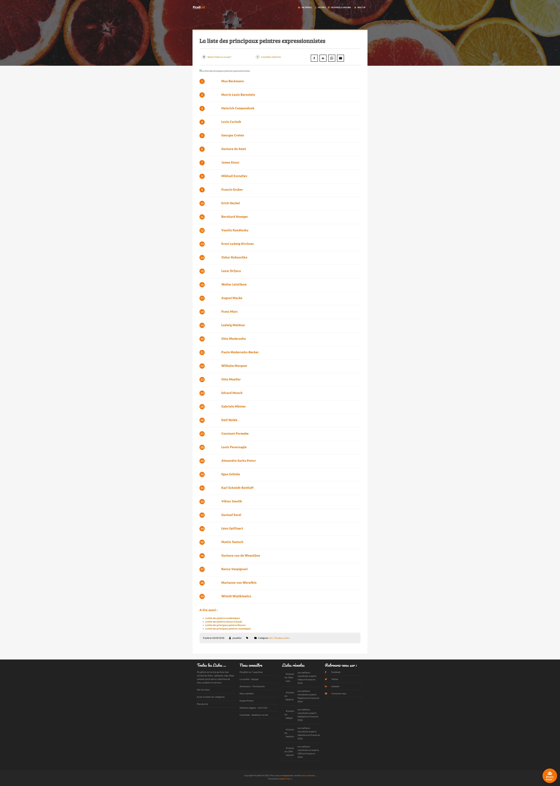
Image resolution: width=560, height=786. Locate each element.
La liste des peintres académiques (222, 618)
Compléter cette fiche (271, 57)
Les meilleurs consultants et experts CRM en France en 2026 (308, 751)
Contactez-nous (338, 693)
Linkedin (335, 686)
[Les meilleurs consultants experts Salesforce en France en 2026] (289, 733)
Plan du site (202, 704)
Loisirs (286, 637)
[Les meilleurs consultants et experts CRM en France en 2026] (289, 751)
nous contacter (308, 775)
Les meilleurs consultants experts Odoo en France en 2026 (307, 677)
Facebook (335, 672)
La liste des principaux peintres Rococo (225, 625)
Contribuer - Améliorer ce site (254, 715)
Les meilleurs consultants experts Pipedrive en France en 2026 (308, 696)
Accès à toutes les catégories (211, 696)
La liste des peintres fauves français (223, 621)
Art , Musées (276, 637)
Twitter (334, 679)
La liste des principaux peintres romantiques (228, 628)
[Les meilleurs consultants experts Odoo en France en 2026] (289, 677)
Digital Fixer (284, 778)
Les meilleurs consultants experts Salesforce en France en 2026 (309, 733)
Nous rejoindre (247, 693)
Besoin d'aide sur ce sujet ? (219, 57)
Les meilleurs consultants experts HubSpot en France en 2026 (308, 714)
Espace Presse (246, 700)
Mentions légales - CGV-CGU (253, 707)
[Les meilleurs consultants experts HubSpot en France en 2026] (289, 714)
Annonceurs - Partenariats (252, 686)
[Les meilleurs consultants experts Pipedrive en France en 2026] (289, 696)
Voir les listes (203, 689)
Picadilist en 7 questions (251, 672)
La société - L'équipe (249, 679)
